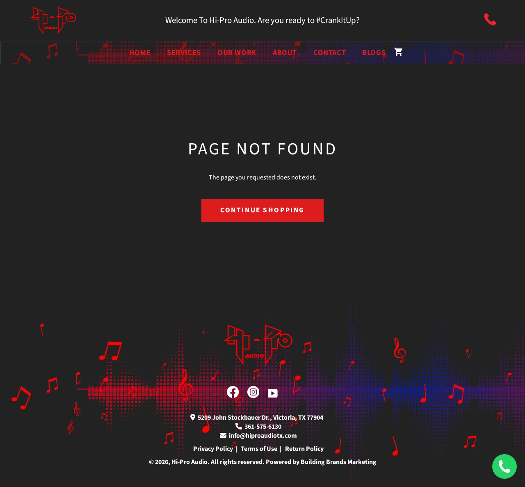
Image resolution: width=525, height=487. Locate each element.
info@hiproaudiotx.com (261, 435)
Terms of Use (259, 448)
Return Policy (304, 448)
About (285, 52)
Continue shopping (262, 210)
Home (140, 52)
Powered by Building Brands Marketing (321, 461)
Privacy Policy (213, 448)
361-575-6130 (261, 426)
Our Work (236, 52)
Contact (329, 52)
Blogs (374, 52)
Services (184, 52)
